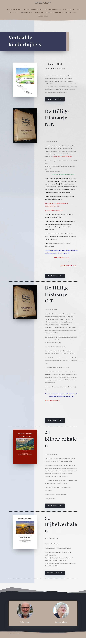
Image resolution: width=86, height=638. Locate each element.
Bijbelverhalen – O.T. (71, 9)
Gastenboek (43, 16)
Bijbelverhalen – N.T (53, 9)
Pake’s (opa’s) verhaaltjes (20, 13)
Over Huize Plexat (14, 9)
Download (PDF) (55, 99)
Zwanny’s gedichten (53, 13)
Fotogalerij (38, 13)
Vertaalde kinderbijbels (32, 9)
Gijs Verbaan (70, 13)
